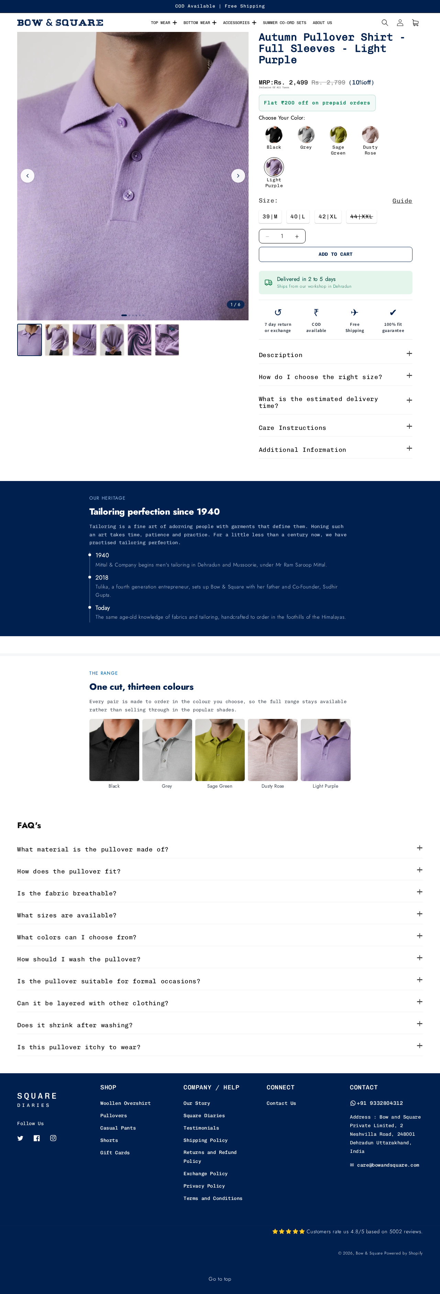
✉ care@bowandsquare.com (384, 1165)
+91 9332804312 (380, 1103)
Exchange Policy (206, 1174)
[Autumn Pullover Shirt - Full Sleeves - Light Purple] (29, 340)
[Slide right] (238, 176)
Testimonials (201, 1128)
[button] (385, 22)
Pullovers (113, 1116)
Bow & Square (369, 1253)
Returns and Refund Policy (210, 1156)
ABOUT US (322, 22)
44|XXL (361, 216)
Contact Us (281, 1103)
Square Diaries (204, 1116)
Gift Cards (115, 1153)
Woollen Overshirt (125, 1103)
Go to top (220, 1279)
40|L (298, 216)
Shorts (109, 1140)
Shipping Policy (206, 1140)
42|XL (328, 216)
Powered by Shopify (403, 1253)
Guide (402, 201)
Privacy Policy (204, 1186)
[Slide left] (27, 176)
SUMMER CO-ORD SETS (284, 22)
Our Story (197, 1103)
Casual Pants (118, 1128)
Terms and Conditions (213, 1198)
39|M (270, 216)
